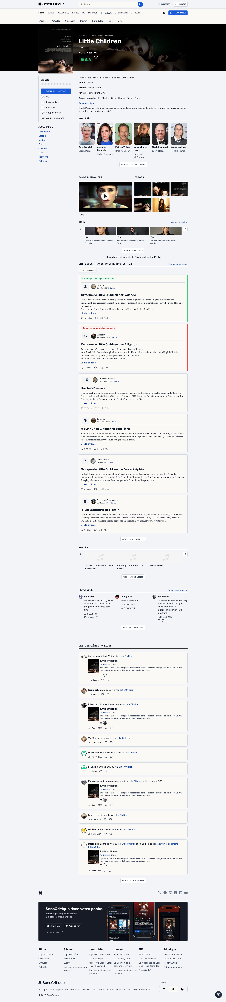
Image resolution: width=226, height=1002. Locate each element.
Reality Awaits (171, 962)
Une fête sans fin (147, 958)
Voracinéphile (103, 460)
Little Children (109, 36)
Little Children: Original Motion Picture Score (119, 98)
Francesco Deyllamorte (107, 500)
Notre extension (83, 989)
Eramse (92, 766)
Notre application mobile (61, 989)
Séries (68, 949)
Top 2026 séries (72, 954)
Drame (99, 36)
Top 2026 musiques (173, 954)
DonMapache (95, 752)
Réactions (86, 589)
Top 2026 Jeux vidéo (99, 954)
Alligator (101, 335)
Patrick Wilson (122, 147)
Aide (95, 989)
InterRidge (93, 843)
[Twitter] (159, 894)
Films (93, 36)
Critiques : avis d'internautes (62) (106, 263)
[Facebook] (165, 894)
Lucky (67, 962)
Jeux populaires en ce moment (100, 972)
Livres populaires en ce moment (125, 972)
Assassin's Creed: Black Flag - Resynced (100, 964)
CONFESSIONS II (173, 958)
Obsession (43, 958)
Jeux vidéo (96, 949)
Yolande (100, 285)
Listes (83, 546)
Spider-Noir (69, 958)
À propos (43, 989)
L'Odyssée (43, 962)
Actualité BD (145, 970)
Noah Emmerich (160, 147)
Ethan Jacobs (95, 704)
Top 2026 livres (121, 954)
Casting (84, 117)
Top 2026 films (45, 954)
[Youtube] (186, 894)
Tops (82, 221)
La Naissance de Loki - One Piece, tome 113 (150, 964)
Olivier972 (93, 829)
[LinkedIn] (180, 894)
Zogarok (101, 419)
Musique (170, 949)
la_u (90, 815)
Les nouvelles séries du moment (75, 968)
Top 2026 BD (145, 954)
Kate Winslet (85, 147)
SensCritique (84, 36)
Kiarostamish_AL (97, 781)
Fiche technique (86, 103)
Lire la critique (88, 313)
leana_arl (93, 690)
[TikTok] (175, 894)
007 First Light (96, 958)
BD (141, 949)
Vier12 (91, 738)
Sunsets (92, 656)
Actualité (42, 967)
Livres (118, 949)
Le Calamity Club (122, 958)
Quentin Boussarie (107, 378)
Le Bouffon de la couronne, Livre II (123, 964)
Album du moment (173, 967)
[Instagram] (170, 894)
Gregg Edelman (178, 147)
